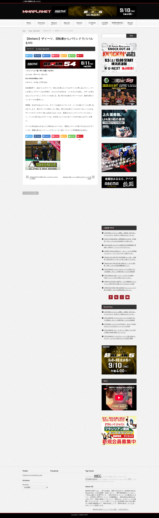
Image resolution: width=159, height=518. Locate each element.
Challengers (91, 479)
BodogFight (105, 481)
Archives (25, 485)
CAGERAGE (105, 476)
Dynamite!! (88, 476)
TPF (129, 479)
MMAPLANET (83, 515)
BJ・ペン (113, 476)
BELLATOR (36, 30)
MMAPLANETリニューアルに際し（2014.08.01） (111, 509)
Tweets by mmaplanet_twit (32, 475)
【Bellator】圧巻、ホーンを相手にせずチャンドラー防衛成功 (77, 177)
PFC (126, 479)
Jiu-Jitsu (119, 476)
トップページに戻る (30, 193)
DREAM (100, 479)
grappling (111, 481)
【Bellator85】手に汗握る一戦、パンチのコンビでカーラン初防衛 (43, 177)
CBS (135, 479)
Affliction (99, 481)
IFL (132, 479)
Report (30, 30)
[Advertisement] (79, 155)
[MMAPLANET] (37, 12)
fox (93, 476)
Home (24, 30)
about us (121, 479)
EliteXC (105, 479)
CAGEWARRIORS (113, 479)
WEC (97, 476)
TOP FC (124, 476)
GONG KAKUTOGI (90, 481)
